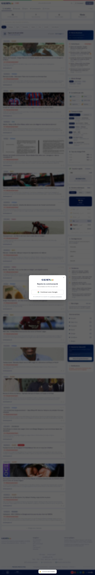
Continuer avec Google (48, 292)
